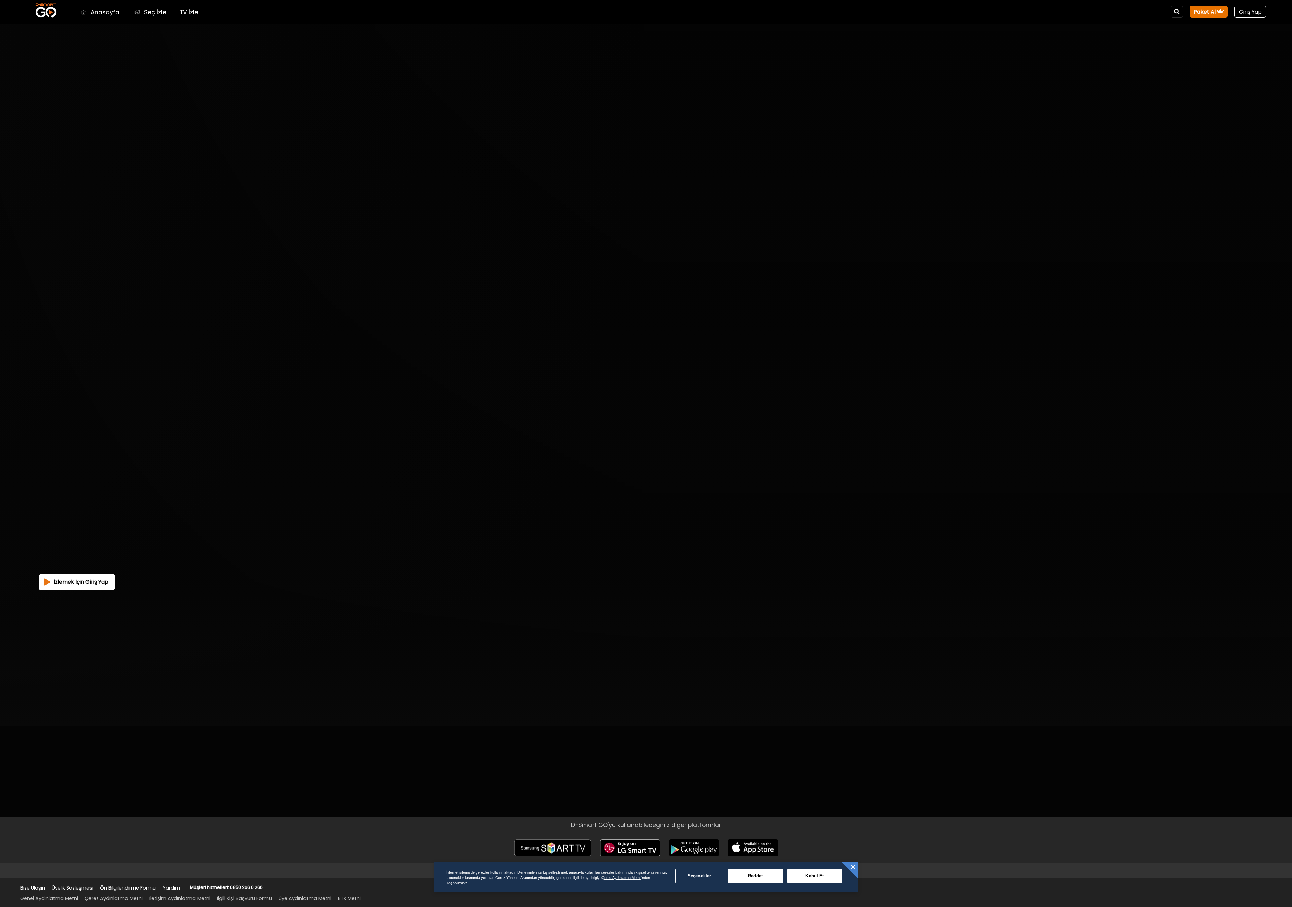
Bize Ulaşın (32, 887)
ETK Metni (349, 898)
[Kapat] (853, 867)
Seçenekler (699, 875)
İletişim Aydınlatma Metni (179, 898)
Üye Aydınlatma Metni (305, 898)
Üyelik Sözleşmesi (72, 887)
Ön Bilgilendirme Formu (128, 887)
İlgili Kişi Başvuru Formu (244, 898)
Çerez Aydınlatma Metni (114, 898)
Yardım (171, 887)
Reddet (755, 875)
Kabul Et (814, 875)
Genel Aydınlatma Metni (49, 898)
